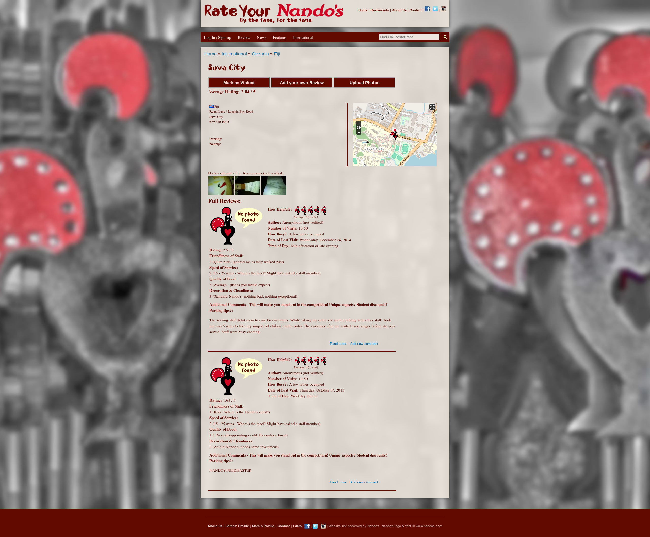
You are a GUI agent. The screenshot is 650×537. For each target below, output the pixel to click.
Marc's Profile (263, 525)
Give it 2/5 (303, 210)
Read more (338, 343)
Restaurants (379, 10)
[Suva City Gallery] (221, 193)
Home (362, 10)
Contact (415, 10)
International (234, 53)
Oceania (260, 53)
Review (244, 37)
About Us (399, 10)
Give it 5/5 (323, 210)
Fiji (277, 53)
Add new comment (364, 343)
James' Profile (237, 525)
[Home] (275, 14)
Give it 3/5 (309, 210)
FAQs (297, 525)
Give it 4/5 (316, 210)
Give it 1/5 (296, 210)
